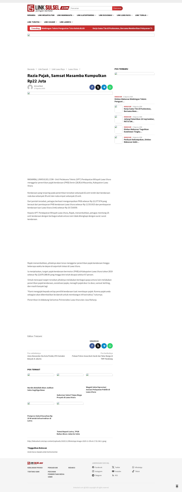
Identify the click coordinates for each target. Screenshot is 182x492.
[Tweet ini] (98, 87)
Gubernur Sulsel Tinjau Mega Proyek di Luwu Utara (69, 396)
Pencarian (117, 8)
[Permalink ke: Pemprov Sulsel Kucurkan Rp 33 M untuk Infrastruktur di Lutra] (40, 408)
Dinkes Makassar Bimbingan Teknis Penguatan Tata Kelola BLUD (47, 28)
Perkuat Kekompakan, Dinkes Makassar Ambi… (137, 140)
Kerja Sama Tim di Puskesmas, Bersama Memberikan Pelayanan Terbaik (116, 28)
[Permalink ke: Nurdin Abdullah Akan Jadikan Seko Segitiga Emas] (40, 379)
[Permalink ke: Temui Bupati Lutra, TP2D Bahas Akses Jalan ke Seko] (70, 416)
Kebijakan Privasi (35, 468)
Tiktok (137, 471)
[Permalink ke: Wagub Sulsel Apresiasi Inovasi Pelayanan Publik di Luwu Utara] (99, 379)
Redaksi (71, 468)
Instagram (98, 471)
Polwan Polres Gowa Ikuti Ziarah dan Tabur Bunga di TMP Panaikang (92, 356)
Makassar (118, 97)
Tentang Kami (33, 472)
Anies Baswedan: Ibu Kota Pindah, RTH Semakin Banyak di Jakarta (46, 356)
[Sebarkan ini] (92, 87)
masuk (39, 452)
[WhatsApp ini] (110, 87)
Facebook (98, 467)
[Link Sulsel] (48, 8)
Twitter (117, 467)
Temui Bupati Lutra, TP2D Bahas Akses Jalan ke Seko (68, 432)
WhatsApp (138, 467)
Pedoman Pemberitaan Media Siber (56, 474)
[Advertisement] (70, 156)
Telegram (98, 475)
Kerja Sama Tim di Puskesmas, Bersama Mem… (137, 110)
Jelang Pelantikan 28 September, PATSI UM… (139, 120)
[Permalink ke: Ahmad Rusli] (30, 87)
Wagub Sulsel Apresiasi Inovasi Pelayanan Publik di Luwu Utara (98, 389)
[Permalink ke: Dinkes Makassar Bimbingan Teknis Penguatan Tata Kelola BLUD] (135, 83)
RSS (116, 475)
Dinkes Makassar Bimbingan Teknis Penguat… (130, 100)
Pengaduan (53, 468)
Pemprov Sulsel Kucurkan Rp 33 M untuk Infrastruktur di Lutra (39, 418)
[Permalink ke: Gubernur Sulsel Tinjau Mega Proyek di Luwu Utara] (70, 383)
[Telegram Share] (104, 87)
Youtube (118, 471)
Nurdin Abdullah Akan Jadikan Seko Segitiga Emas (40, 388)
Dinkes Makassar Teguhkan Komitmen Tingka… (136, 130)
